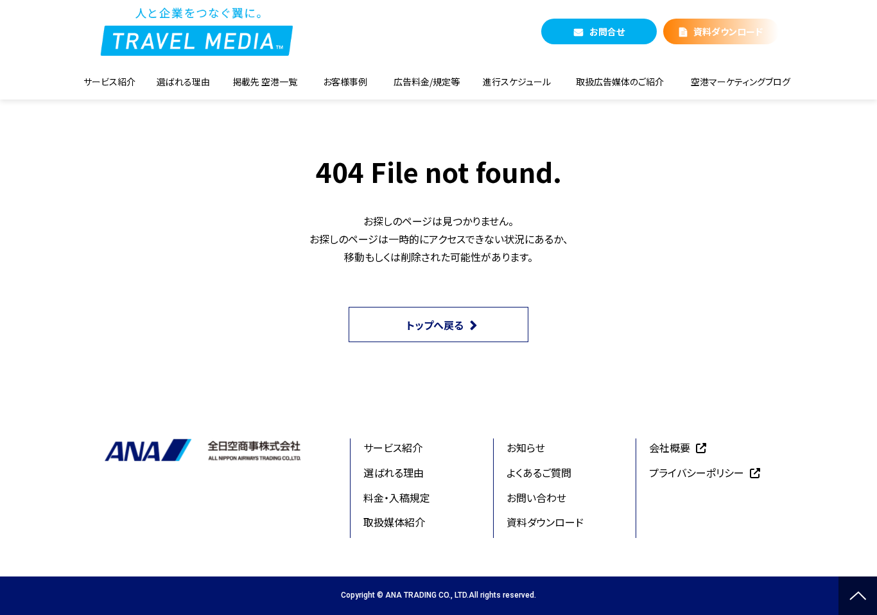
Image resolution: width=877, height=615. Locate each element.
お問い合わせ (536, 497)
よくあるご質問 (539, 472)
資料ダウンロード (728, 31)
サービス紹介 (109, 81)
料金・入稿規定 (396, 497)
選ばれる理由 (183, 81)
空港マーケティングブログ (740, 81)
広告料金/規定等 (427, 81)
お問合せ (607, 31)
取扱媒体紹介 (394, 522)
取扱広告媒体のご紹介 (620, 81)
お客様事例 (345, 81)
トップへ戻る (435, 325)
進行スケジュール (517, 81)
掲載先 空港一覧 (264, 81)
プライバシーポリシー (696, 472)
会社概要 (669, 447)
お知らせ (526, 447)
